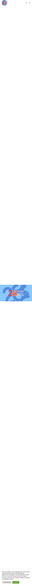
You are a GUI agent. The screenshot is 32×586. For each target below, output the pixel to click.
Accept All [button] (15, 582)
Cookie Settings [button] (7, 582)
